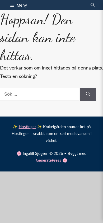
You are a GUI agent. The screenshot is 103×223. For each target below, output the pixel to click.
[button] (92, 5)
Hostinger (27, 127)
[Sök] (88, 94)
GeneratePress (48, 160)
